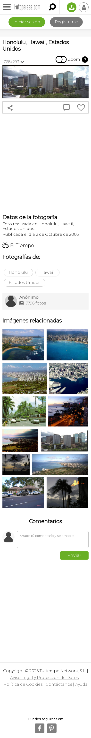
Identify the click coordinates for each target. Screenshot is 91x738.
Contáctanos (59, 684)
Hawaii (47, 272)
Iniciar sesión (26, 22)
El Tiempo (18, 245)
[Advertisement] (45, 163)
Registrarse (66, 22)
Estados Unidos (24, 282)
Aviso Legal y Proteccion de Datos (44, 677)
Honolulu (18, 272)
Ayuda (81, 684)
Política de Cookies (23, 684)
